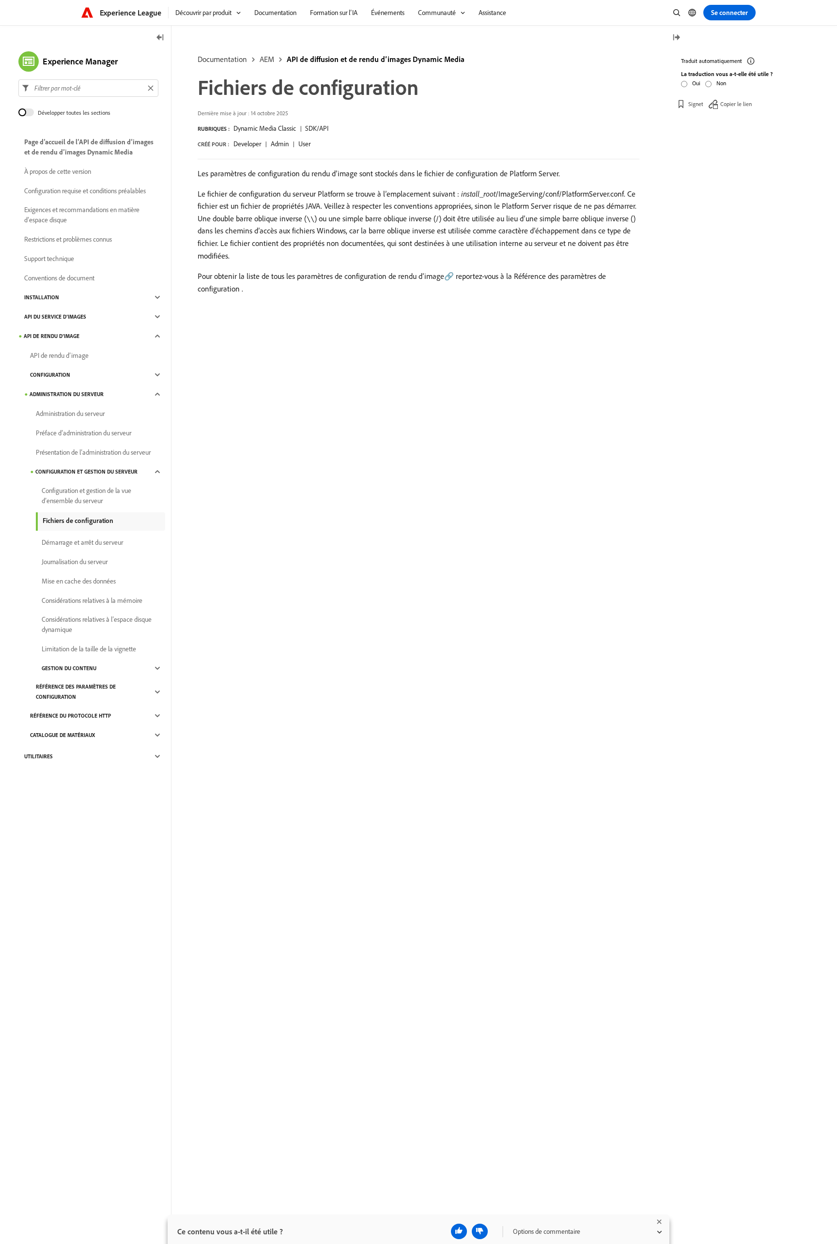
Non (721, 83)
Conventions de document (59, 278)
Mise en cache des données (79, 581)
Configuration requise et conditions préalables (85, 190)
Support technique (49, 258)
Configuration (50, 374)
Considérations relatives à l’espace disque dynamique (97, 624)
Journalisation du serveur (75, 561)
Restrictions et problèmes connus (68, 239)
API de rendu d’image (51, 336)
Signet (695, 104)
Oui (696, 83)
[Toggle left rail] (160, 38)
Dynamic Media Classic (264, 128)
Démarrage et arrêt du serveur (82, 542)
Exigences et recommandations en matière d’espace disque (82, 214)
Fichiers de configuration (78, 520)
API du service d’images (55, 316)
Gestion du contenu (69, 668)
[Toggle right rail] (676, 38)
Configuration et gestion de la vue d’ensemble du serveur (86, 495)
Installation (41, 297)
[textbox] (88, 88)
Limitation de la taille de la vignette (89, 649)
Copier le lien (736, 104)
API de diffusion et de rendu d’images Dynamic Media (376, 59)
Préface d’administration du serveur (83, 433)
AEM (267, 59)
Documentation (222, 59)
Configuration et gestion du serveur (86, 471)
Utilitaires (38, 756)
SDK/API (316, 128)
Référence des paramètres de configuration (76, 691)
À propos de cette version (57, 171)
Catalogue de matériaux (62, 735)
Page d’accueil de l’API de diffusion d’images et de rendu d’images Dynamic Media (89, 147)
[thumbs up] (459, 1231)
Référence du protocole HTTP (70, 715)
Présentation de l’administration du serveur (93, 452)
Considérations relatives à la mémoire (92, 600)
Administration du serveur (67, 394)
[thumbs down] (480, 1231)
